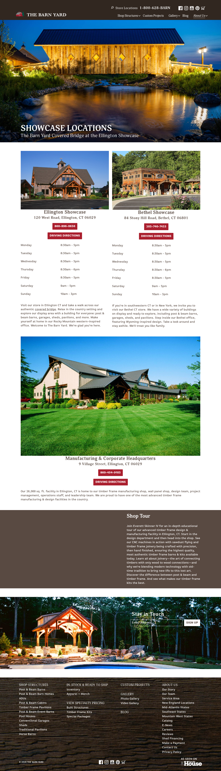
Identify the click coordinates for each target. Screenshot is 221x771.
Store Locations (127, 8)
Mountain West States (177, 716)
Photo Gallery (130, 698)
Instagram (186, 8)
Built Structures (77, 707)
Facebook (180, 8)
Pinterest (197, 8)
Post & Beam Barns (32, 689)
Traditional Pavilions (33, 729)
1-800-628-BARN (155, 8)
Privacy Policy (171, 752)
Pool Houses (27, 716)
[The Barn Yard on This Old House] (191, 765)
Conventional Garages (34, 720)
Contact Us (169, 747)
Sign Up (192, 622)
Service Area (170, 698)
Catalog (167, 720)
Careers (167, 729)
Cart (203, 8)
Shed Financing (172, 738)
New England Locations (178, 703)
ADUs (22, 698)
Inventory (73, 689)
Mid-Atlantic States (175, 707)
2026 (24, 762)
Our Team (168, 694)
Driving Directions (110, 482)
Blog (185, 15)
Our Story (168, 689)
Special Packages (78, 716)
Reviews (167, 734)
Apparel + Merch (78, 694)
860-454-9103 (110, 472)
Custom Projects (153, 15)
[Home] (41, 14)
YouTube (192, 8)
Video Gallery (130, 703)
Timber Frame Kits (79, 712)
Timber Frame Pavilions (35, 707)
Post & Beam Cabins (33, 703)
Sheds (23, 725)
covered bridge (45, 309)
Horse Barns (27, 734)
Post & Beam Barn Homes (36, 694)
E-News (167, 725)
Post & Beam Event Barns (36, 712)
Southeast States (174, 712)
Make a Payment (173, 743)
